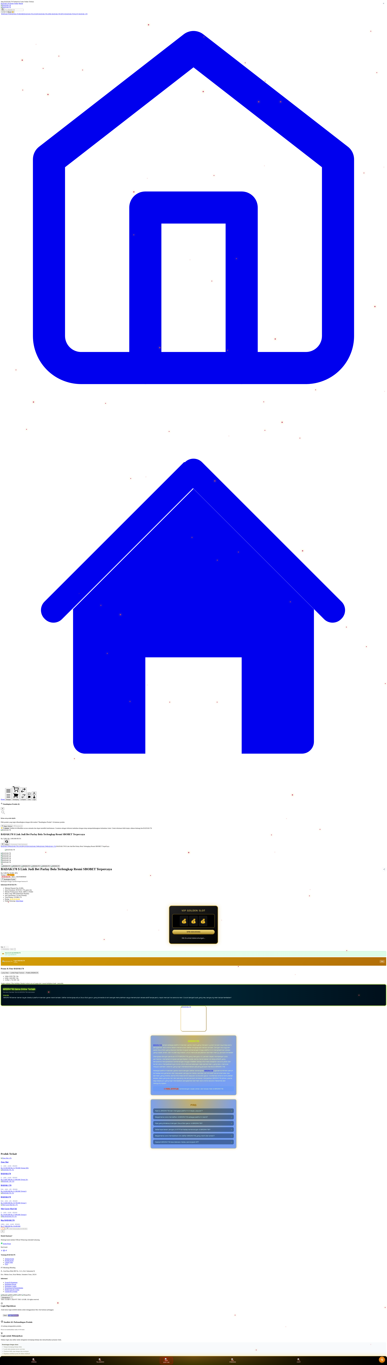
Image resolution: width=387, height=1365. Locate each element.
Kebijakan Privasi (10, 1284)
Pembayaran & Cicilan (12, 1290)
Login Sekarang (13, 1315)
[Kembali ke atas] (2, 1231)
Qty (2, 947)
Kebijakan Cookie (10, 1286)
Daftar (16, 3)
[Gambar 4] (35, 866)
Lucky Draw (5, 973)
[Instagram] (4, 1251)
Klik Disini (19, 901)
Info (382, 961)
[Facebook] (2, 1251)
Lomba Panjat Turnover (17, 973)
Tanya (6, 844)
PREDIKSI (232, 1362)
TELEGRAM (100, 1362)
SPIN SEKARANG (193, 932)
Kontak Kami (9, 1260)
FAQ (6, 1264)
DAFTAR (166, 1362)
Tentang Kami (9, 1259)
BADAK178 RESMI (17, 14)
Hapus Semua (7, 826)
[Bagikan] (2, 1228)
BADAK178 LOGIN (31, 14)
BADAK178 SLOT (72, 14)
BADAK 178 (83, 14)
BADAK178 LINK (45, 14)
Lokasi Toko (9, 1262)
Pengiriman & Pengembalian (14, 1288)
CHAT (299, 1362)
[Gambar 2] (16, 866)
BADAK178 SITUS (58, 14)
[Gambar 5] (45, 866)
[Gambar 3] (25, 866)
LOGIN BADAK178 (31, 846)
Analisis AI (19, 826)
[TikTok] (6, 1251)
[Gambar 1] (6, 866)
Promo (12, 3)
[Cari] (2, 9)
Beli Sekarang (23, 844)
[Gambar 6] (55, 866)
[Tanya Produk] (15, 949)
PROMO (33, 1362)
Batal (5, 1315)
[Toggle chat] (382, 1360)
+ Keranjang (13, 844)
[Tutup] (2, 808)
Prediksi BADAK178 (32, 973)
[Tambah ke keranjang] (7, 1228)
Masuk (21, 3)
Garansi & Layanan (11, 1291)
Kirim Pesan (7, 1244)
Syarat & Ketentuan (11, 1282)
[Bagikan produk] (2, 844)
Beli (12, 949)
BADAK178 (5, 3)
